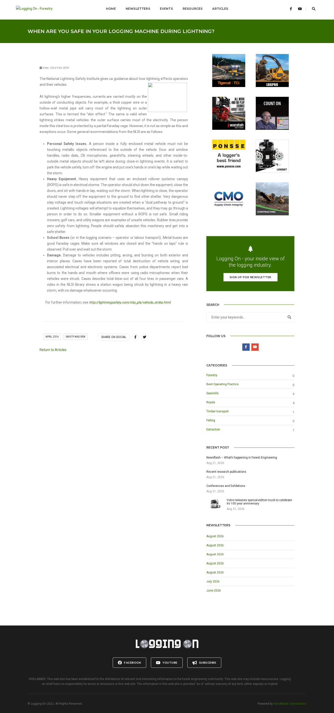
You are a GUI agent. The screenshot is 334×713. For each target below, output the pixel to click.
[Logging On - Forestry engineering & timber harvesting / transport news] (39, 9)
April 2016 (52, 336)
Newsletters (138, 9)
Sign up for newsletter (250, 277)
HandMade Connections (290, 703)
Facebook (132, 662)
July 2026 (213, 581)
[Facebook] (291, 9)
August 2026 (215, 536)
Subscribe (207, 662)
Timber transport (217, 411)
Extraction (213, 429)
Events (166, 9)
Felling (210, 420)
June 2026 (213, 590)
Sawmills (212, 393)
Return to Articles (53, 350)
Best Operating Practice (222, 384)
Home (111, 9)
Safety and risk (75, 336)
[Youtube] (300, 9)
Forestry (211, 375)
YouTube (170, 662)
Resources (193, 9)
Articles (220, 9)
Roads (210, 402)
